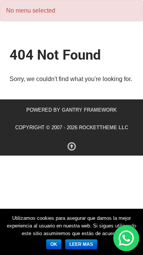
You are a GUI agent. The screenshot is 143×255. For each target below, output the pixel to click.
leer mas (81, 244)
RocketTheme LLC (103, 127)
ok (53, 244)
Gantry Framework (89, 110)
